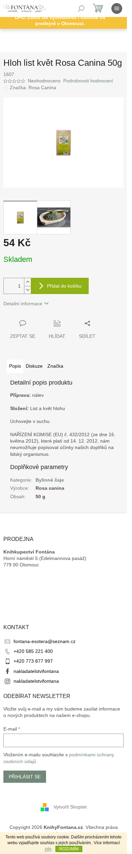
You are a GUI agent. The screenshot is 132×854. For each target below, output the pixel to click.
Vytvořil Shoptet (70, 806)
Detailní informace (22, 303)
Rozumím (69, 849)
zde (48, 849)
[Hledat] (81, 8)
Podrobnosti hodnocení (88, 80)
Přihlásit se (25, 776)
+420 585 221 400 (33, 651)
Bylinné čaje (50, 480)
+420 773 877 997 (33, 661)
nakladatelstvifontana (36, 671)
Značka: (33, 87)
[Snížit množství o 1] (27, 290)
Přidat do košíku (64, 286)
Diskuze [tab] (34, 366)
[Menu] (117, 8)
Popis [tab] (15, 366)
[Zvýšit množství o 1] (27, 282)
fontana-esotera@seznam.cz (44, 641)
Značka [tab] (55, 366)
